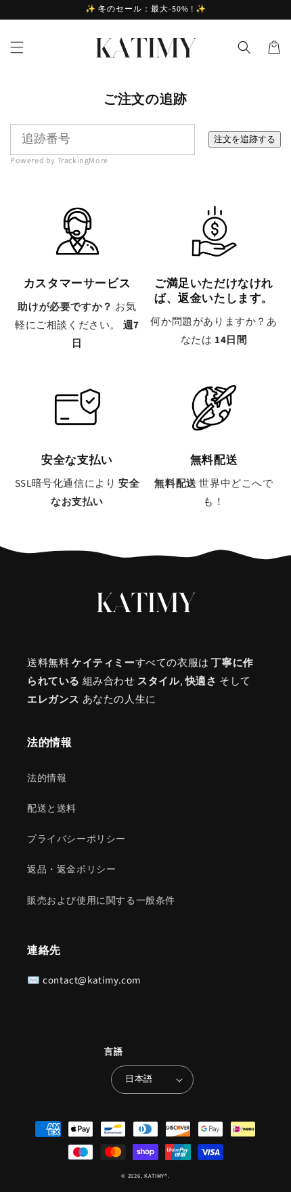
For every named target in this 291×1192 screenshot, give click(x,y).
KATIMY (154, 1176)
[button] (17, 47)
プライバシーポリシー (76, 839)
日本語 (138, 1079)
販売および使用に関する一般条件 (101, 901)
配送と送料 (51, 809)
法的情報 (46, 778)
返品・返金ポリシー (71, 870)
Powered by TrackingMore (59, 161)
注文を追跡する (244, 139)
